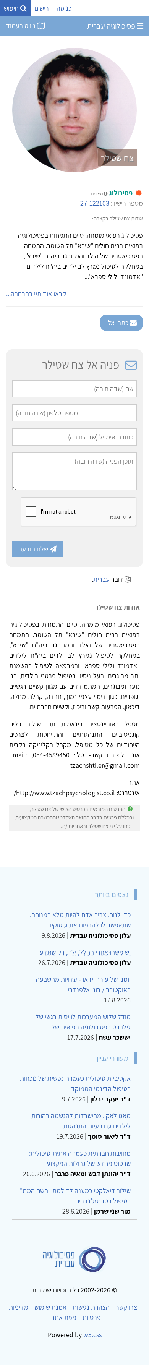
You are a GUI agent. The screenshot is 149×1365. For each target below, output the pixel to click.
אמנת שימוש (50, 1307)
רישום (41, 8)
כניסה (64, 8)
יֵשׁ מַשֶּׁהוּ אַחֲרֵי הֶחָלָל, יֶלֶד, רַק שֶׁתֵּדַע (85, 952)
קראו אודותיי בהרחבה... (36, 293)
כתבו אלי (118, 322)
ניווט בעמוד (21, 25)
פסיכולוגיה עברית (112, 26)
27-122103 (94, 203)
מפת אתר (63, 1317)
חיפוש (12, 8)
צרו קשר (126, 1307)
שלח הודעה (34, 549)
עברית (101, 579)
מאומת (97, 193)
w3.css (92, 1334)
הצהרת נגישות (91, 1307)
